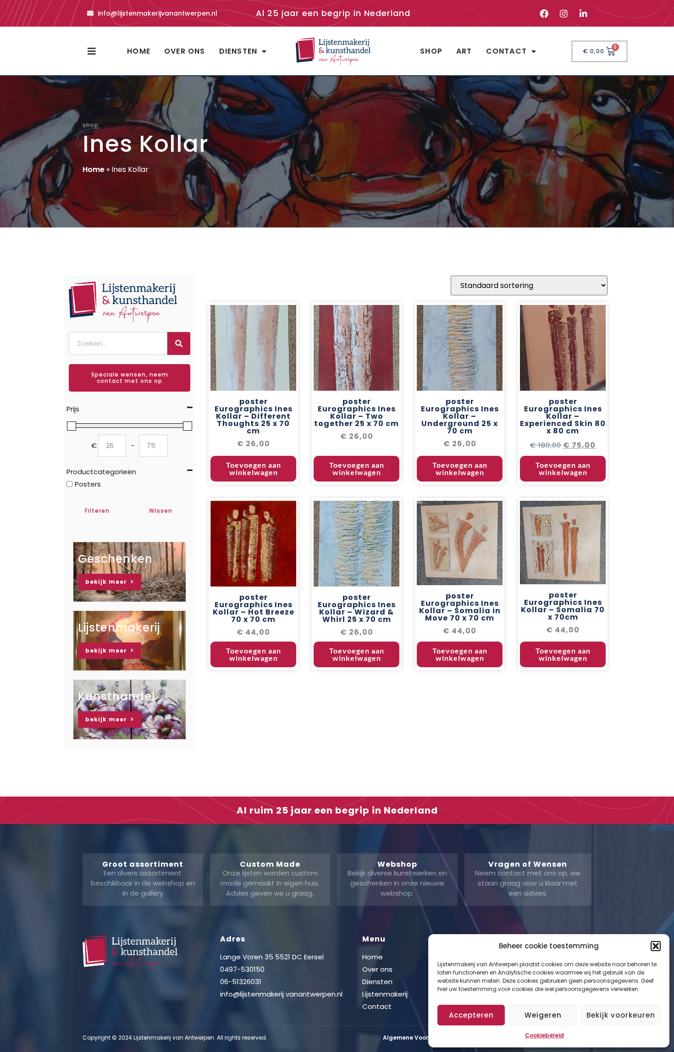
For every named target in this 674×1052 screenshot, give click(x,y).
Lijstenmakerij (385, 994)
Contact (506, 51)
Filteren (97, 511)
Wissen (160, 511)
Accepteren (471, 1015)
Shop (431, 51)
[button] (655, 946)
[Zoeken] (178, 343)
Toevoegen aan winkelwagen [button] (253, 468)
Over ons (184, 51)
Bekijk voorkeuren (620, 1015)
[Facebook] (543, 13)
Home (138, 51)
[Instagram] (563, 13)
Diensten (238, 51)
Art (464, 51)
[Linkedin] (583, 13)
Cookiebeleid (544, 1035)
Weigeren (543, 1015)
